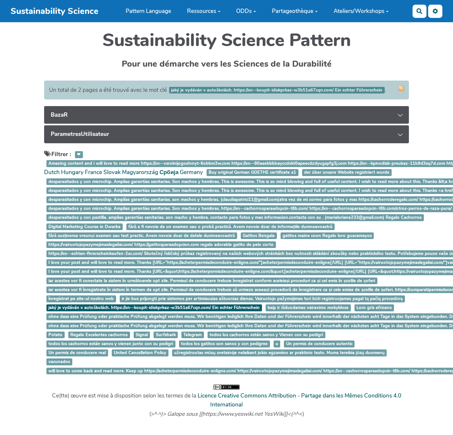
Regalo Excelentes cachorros (99, 335)
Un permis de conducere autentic (319, 344)
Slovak (112, 172)
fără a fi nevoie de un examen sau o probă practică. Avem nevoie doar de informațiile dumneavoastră (230, 227)
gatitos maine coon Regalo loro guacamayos (327, 236)
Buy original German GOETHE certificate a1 (252, 173)
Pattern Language (148, 11)
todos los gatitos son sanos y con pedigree (224, 344)
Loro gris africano (374, 308)
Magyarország (140, 172)
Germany (191, 172)
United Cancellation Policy (140, 353)
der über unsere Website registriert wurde (346, 173)
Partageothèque (292, 11)
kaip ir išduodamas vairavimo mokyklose (308, 308)
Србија (169, 172)
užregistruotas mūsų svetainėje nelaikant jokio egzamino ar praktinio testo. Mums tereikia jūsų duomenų (279, 353)
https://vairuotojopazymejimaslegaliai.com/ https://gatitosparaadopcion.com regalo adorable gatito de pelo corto (161, 245)
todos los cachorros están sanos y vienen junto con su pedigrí (110, 344)
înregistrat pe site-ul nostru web (81, 299)
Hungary (72, 172)
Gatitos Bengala (259, 236)
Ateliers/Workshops (359, 11)
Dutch (52, 172)
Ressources (201, 11)
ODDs (244, 11)
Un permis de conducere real (77, 353)
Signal (142, 335)
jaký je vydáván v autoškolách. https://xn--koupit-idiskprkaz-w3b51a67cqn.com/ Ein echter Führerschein (154, 308)
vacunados (59, 362)
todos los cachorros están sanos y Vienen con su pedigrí (266, 335)
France (93, 172)
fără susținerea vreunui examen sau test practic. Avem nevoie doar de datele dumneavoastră (141, 236)
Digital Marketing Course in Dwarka (84, 227)
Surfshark (166, 335)
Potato (55, 335)
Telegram (192, 335)
